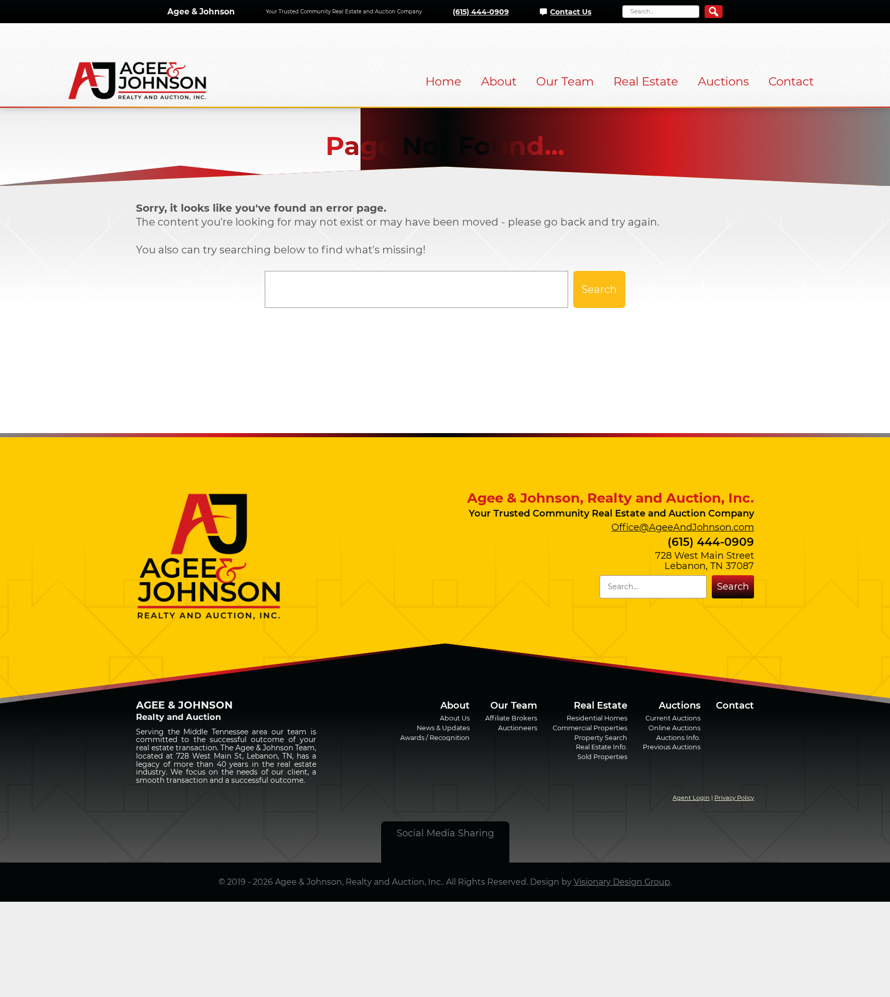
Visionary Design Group (622, 882)
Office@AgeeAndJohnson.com (682, 527)
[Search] (714, 11)
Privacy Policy (734, 797)
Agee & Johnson (201, 11)
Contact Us (570, 11)
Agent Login (691, 797)
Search (599, 289)
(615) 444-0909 (481, 11)
